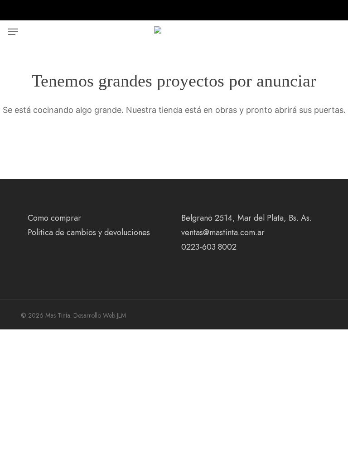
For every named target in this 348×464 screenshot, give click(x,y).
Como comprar (54, 218)
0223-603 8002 (209, 247)
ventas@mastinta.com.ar (223, 232)
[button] (13, 31)
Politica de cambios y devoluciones (89, 232)
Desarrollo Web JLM (99, 315)
